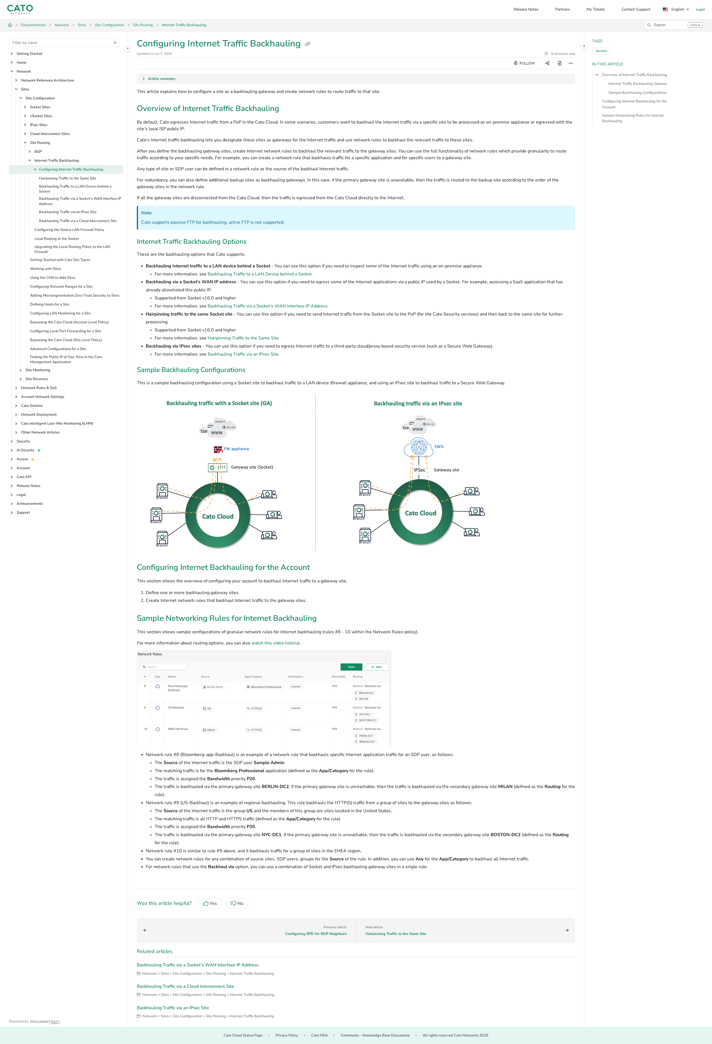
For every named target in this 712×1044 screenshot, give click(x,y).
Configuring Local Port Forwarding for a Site (65, 331)
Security (23, 441)
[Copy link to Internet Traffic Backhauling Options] (255, 242)
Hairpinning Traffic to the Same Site (67, 178)
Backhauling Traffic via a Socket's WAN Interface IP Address (80, 201)
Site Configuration (109, 25)
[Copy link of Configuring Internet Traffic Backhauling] (307, 44)
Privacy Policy (287, 1035)
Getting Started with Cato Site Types (60, 259)
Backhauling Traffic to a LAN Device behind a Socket (75, 189)
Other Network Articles (40, 432)
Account (23, 468)
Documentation (33, 25)
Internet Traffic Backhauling (184, 25)
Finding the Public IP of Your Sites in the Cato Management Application (66, 360)
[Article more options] (570, 63)
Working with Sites (45, 268)
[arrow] (597, 75)
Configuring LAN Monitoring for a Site (60, 313)
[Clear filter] (115, 42)
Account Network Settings (42, 397)
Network (62, 25)
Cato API (24, 477)
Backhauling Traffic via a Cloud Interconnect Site (78, 220)
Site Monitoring (38, 370)
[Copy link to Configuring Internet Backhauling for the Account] (318, 567)
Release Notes (28, 486)
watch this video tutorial (275, 643)
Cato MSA (319, 1035)
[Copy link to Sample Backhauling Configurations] (254, 370)
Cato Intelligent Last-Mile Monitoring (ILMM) (57, 423)
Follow (527, 63)
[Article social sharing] (547, 63)
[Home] (20, 9)
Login (700, 9)
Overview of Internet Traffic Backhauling (634, 74)
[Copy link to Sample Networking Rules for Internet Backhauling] (325, 618)
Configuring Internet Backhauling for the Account (634, 104)
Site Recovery (37, 379)
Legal (21, 495)
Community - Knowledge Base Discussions (375, 1035)
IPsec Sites (38, 124)
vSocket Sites (41, 116)
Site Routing (143, 25)
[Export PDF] (559, 63)
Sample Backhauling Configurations (637, 92)
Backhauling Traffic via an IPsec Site (68, 212)
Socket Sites (40, 107)
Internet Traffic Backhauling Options (638, 83)
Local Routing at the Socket (56, 238)
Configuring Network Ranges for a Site (61, 286)
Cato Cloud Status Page (243, 1035)
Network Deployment (39, 414)
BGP (38, 151)
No (240, 903)
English (677, 9)
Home (21, 62)
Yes (213, 903)
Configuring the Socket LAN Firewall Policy (69, 229)
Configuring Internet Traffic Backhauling (71, 169)
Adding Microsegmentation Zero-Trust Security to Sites (74, 295)
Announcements (30, 503)
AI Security (25, 450)
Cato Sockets (32, 405)
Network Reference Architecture (47, 80)
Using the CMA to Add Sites (52, 277)
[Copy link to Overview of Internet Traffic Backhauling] (288, 109)
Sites (82, 25)
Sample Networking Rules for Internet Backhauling (633, 118)
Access (22, 459)
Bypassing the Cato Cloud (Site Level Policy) (66, 340)
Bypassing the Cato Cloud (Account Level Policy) (69, 322)
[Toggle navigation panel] (128, 48)
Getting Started (29, 53)
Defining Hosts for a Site (49, 304)
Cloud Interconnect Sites (50, 133)
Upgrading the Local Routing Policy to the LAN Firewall (72, 249)
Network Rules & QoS (39, 388)
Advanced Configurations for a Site (58, 348)
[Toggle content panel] (584, 46)
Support (23, 512)
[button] (674, 25)
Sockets (601, 51)
